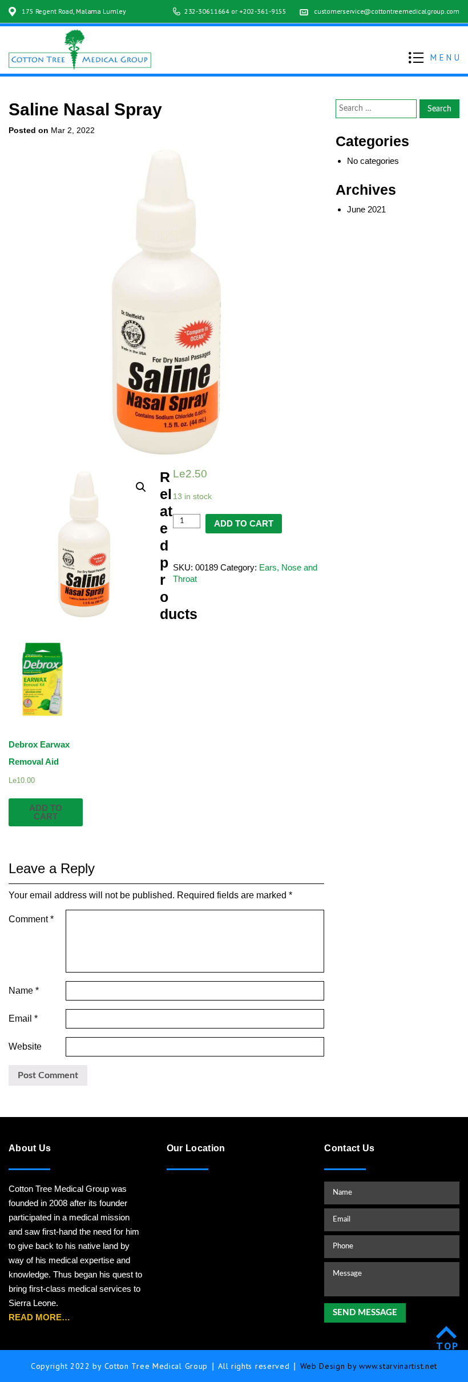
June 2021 (366, 209)
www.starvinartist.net (398, 1366)
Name (24, 990)
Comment (31, 919)
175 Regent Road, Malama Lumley (74, 11)
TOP (447, 1345)
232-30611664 (207, 11)
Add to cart (243, 523)
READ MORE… (39, 1317)
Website (25, 1046)
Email (23, 1018)
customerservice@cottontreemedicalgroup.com (386, 11)
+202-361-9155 (263, 11)
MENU (446, 57)
